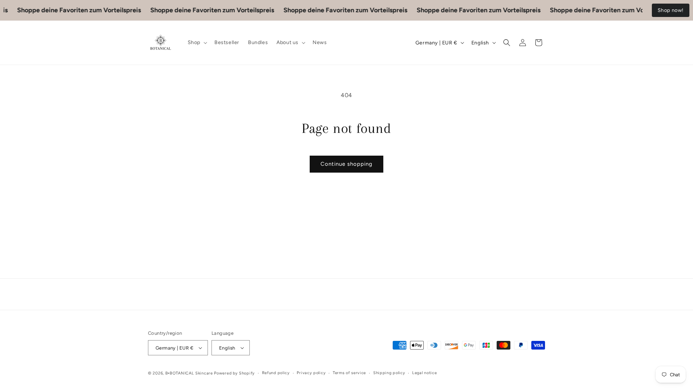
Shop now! (671, 10)
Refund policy (276, 372)
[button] (196, 42)
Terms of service (349, 372)
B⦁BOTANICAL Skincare (189, 373)
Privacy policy (311, 372)
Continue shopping (346, 164)
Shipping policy (389, 372)
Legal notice (424, 372)
